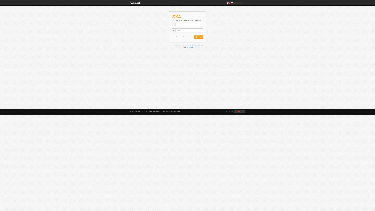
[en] (228, 2)
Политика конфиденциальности (171, 111)
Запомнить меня (179, 36)
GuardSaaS (135, 3)
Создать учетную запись (196, 46)
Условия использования (153, 111)
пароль (191, 47)
